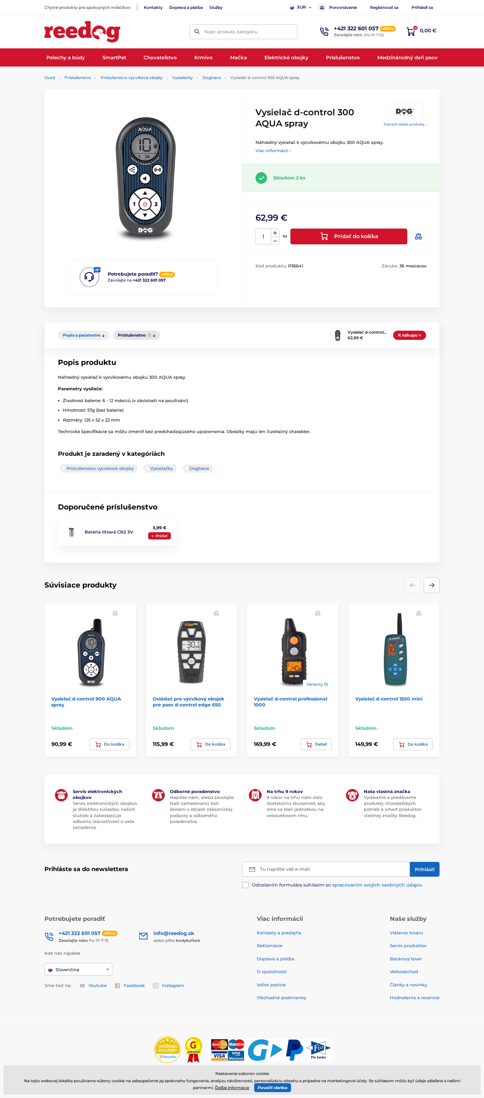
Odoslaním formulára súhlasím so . (337, 885)
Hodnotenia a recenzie (415, 997)
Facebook (134, 985)
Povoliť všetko (272, 1087)
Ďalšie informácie (232, 1087)
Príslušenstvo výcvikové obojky (132, 77)
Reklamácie (269, 945)
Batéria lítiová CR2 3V (109, 532)
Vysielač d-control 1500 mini (388, 699)
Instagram (173, 985)
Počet (263, 236)
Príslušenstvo (78, 77)
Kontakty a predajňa (279, 932)
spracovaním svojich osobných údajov (377, 885)
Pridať (162, 536)
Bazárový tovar (406, 958)
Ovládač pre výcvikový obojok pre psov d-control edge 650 (188, 702)
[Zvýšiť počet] (275, 233)
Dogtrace (211, 77)
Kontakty (153, 7)
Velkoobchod (404, 971)
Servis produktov (408, 945)
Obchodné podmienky (281, 997)
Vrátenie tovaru (406, 932)
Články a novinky (408, 984)
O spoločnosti (272, 971)
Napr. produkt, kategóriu (231, 31)
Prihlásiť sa (422, 7)
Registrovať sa (384, 7)
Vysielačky (182, 77)
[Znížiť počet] (275, 240)
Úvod (49, 77)
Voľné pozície (271, 984)
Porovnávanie (343, 7)
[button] (432, 585)
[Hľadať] (197, 31)
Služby (216, 7)
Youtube (98, 985)
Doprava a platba (186, 7)
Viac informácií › (273, 150)
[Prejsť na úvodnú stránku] (82, 31)
